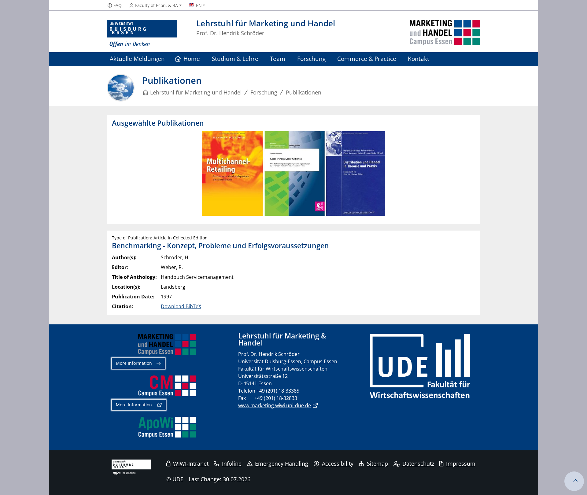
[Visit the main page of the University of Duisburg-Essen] (142, 34)
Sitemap (377, 463)
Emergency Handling (281, 463)
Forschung (311, 58)
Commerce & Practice (366, 58)
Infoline (232, 463)
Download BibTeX (181, 306)
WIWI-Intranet (191, 463)
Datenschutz (418, 463)
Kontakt (418, 58)
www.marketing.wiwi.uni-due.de (274, 405)
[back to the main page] (445, 34)
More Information (134, 363)
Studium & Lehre (235, 58)
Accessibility (337, 463)
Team (277, 58)
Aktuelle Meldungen (137, 58)
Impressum (460, 463)
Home (191, 58)
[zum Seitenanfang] (574, 481)
